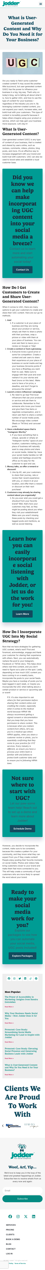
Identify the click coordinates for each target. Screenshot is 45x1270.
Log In (9, 1253)
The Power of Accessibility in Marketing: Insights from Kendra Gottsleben (21, 999)
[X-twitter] (25, 1216)
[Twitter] (19, 978)
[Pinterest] (36, 978)
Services (11, 1225)
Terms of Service (20, 1263)
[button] (41, 4)
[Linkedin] (25, 978)
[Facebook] (9, 978)
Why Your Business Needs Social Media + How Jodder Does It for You (21, 1016)
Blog (8, 1244)
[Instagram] (14, 978)
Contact (11, 1249)
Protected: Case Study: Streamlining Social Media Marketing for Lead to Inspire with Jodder (22, 1033)
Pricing (10, 1230)
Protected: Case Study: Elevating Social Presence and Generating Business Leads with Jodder (21, 1051)
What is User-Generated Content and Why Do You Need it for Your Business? (21, 1067)
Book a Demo (13, 1239)
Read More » (9, 1007)
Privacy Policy (8, 1263)
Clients (10, 1234)
